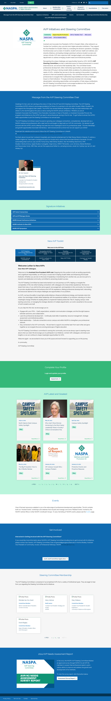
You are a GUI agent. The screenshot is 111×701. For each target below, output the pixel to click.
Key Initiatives (93, 8)
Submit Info (54, 379)
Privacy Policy (6, 698)
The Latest (105, 8)
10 (71, 484)
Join (5, 2)
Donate (22, 2)
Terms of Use (17, 698)
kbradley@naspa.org (67, 545)
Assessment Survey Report (66, 678)
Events (88, 512)
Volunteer (13, 2)
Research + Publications (81, 8)
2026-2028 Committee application (55, 559)
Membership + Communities (57, 8)
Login (30, 2)
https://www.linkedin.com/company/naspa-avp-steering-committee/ (40, 133)
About (45, 8)
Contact (26, 698)
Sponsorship (34, 698)
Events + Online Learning (69, 8)
